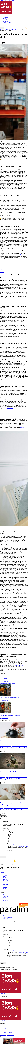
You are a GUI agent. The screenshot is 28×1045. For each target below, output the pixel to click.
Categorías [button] (2, 872)
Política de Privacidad (22, 846)
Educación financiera (14, 29)
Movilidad (10, 833)
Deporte (10, 834)
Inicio (1, 29)
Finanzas (5, 15)
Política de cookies (7, 917)
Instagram (5, 821)
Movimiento (6, 19)
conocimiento (3, 683)
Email (4, 927)
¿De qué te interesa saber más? (10, 830)
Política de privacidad (8, 915)
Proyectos (5, 17)
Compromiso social (7, 22)
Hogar (9, 838)
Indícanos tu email (7, 827)
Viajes (9, 836)
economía (8, 683)
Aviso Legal (6, 918)
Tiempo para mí (11, 841)
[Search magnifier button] (26, 28)
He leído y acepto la (18, 846)
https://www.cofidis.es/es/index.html (8, 870)
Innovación (5, 21)
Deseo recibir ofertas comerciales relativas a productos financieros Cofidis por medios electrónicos (16, 849)
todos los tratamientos (17, 844)
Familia (4, 18)
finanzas (13, 683)
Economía (10, 831)
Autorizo (15, 844)
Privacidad (5, 843)
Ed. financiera (3, 750)
